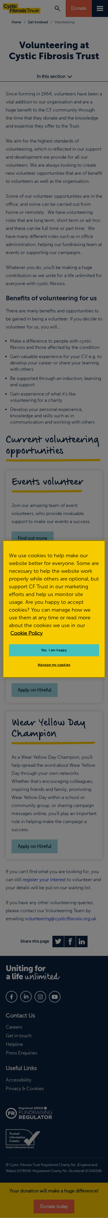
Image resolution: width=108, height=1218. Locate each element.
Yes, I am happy (54, 650)
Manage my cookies (54, 665)
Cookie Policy (26, 633)
